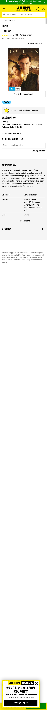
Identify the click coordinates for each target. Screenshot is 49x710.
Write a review (26, 35)
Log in (12, 110)
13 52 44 (28, 3)
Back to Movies (10, 21)
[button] (8, 8)
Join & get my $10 (21, 702)
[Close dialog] (36, 683)
